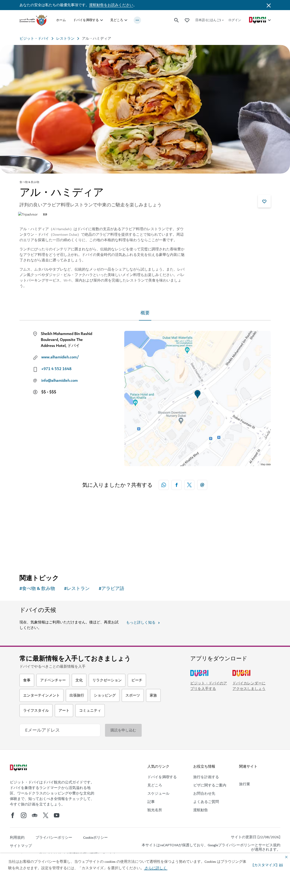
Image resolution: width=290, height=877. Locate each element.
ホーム (61, 20)
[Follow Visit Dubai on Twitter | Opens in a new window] (45, 815)
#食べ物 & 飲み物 (37, 588)
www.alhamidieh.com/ (60, 357)
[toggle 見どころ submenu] (125, 20)
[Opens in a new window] (176, 485)
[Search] (176, 20)
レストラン (65, 38)
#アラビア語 (111, 588)
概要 (145, 313)
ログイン (234, 20)
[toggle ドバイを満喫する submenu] (101, 20)
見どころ (116, 20)
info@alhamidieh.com (59, 381)
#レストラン (77, 588)
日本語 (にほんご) (208, 20)
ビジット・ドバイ (34, 38)
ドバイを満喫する (86, 20)
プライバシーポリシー (236, 845)
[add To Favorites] (264, 201)
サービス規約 (269, 845)
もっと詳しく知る (140, 622)
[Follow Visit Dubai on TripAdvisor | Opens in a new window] (34, 815)
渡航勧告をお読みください (111, 5)
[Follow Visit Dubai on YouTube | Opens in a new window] (56, 815)
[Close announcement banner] (269, 5)
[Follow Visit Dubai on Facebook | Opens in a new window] (12, 815)
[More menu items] (137, 20)
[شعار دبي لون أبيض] (19, 768)
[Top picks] (187, 20)
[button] (268, 865)
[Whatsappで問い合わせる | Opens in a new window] (164, 485)
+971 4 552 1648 (56, 369)
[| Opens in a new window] (23, 815)
